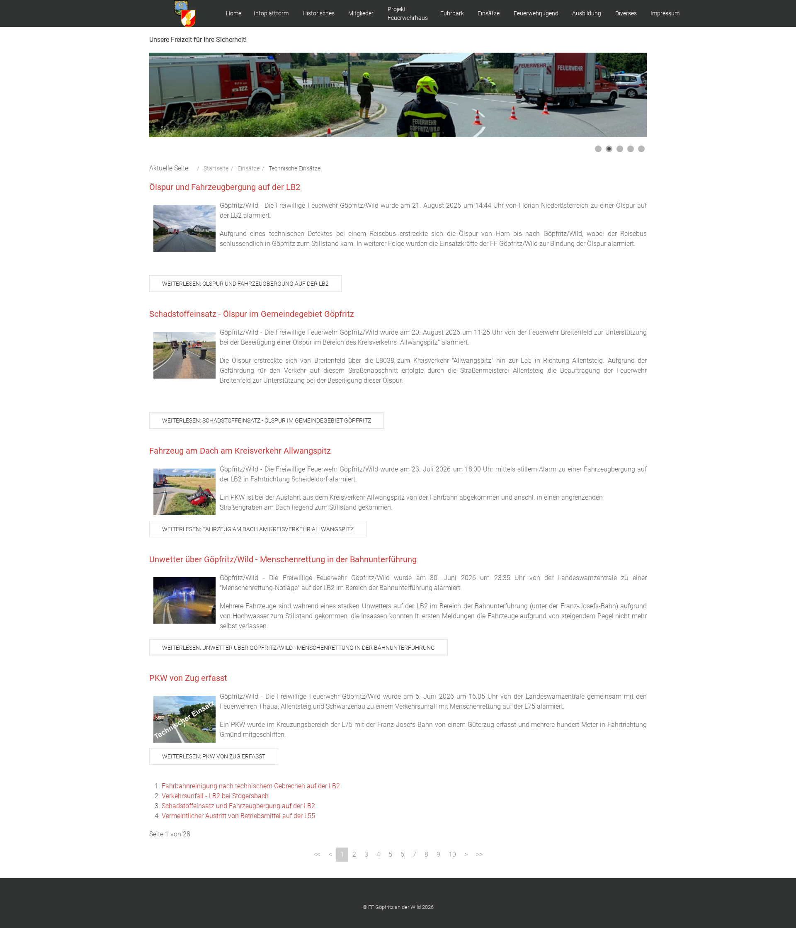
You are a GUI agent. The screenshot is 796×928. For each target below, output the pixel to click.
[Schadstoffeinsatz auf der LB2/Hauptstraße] (184, 228)
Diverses (626, 13)
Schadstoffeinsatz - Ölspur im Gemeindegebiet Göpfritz (251, 314)
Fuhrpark (452, 13)
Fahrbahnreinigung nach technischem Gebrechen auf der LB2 (251, 786)
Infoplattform (271, 13)
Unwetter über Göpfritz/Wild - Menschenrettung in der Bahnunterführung (283, 559)
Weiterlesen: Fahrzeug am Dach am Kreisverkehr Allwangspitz (258, 529)
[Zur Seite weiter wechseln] (466, 855)
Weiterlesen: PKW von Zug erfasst (213, 756)
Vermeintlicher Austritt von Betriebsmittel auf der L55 (238, 816)
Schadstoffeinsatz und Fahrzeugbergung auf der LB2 (238, 806)
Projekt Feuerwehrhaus (408, 13)
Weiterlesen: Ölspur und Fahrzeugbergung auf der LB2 (245, 283)
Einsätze (489, 13)
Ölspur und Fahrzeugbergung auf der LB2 (224, 187)
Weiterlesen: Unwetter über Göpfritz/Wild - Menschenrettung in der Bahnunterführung (298, 647)
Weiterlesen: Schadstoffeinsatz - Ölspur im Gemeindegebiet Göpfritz (266, 420)
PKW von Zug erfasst (188, 678)
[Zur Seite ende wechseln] (479, 855)
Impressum (665, 13)
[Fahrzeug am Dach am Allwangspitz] (184, 491)
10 (452, 854)
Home (233, 13)
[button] (621, 95)
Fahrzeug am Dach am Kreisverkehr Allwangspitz (240, 451)
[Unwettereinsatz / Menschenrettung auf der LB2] (184, 600)
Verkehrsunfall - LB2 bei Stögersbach (215, 796)
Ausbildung (586, 13)
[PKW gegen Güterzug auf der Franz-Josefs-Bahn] (184, 719)
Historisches (319, 13)
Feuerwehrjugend (536, 13)
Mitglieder (361, 13)
